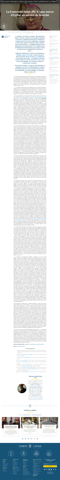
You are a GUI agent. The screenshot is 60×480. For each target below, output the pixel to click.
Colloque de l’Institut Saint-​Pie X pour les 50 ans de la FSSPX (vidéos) (30, 427)
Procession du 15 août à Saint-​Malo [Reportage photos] (53, 50)
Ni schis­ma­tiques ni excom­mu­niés (27, 354)
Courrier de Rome (34, 388)
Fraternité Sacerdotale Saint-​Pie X (37, 344)
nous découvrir (37, 459)
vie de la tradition (25, 460)
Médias (36, 1)
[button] (46, 1)
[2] (20, 90)
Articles (20, 1)
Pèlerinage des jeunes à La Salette (54, 68)
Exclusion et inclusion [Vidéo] (53, 37)
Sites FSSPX (54, 1)
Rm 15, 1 (20, 254)
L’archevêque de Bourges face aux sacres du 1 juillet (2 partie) (54, 58)
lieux (4, 461)
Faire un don (42, 1)
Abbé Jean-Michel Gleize (35, 376)
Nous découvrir (14, 1)
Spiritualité (16, 467)
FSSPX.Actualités (21, 346)
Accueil (3, 1)
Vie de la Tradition (28, 1)
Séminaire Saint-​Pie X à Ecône (24, 55)
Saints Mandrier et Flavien (54, 43)
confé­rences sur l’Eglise (37, 396)
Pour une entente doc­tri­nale (26, 357)
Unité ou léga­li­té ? (24, 360)
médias (24, 466)
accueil (5, 459)
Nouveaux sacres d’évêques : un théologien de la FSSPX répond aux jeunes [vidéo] (11, 427)
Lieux (7, 1)
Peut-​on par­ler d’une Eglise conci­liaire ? (29, 367)
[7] (23, 300)
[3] (43, 101)
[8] (29, 306)
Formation (15, 459)
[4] (20, 150)
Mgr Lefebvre (34, 82)
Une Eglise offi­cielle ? (25, 371)
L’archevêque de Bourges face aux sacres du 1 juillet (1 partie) (54, 75)
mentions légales (35, 475)
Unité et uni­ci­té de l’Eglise (32, 368)
